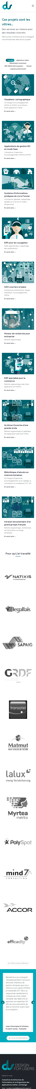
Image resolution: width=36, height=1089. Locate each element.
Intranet (28, 66)
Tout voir (10, 60)
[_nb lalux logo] (18, 776)
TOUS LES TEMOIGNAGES (19, 1038)
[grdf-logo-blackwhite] (18, 676)
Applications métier (22, 60)
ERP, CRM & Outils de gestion (14, 66)
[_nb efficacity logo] (18, 941)
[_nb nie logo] (18, 577)
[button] (3, 1002)
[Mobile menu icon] (33, 6)
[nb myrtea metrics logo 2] (18, 809)
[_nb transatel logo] (18, 709)
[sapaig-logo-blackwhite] (18, 643)
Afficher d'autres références (19, 963)
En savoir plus (9, 111)
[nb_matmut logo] (18, 742)
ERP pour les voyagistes (15, 242)
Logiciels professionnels (18, 69)
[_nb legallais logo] (18, 610)
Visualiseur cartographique (17, 99)
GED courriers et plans (15, 287)
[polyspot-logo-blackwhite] (18, 842)
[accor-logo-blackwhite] (18, 908)
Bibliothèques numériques (18, 63)
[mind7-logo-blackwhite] (18, 875)
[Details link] (18, 85)
